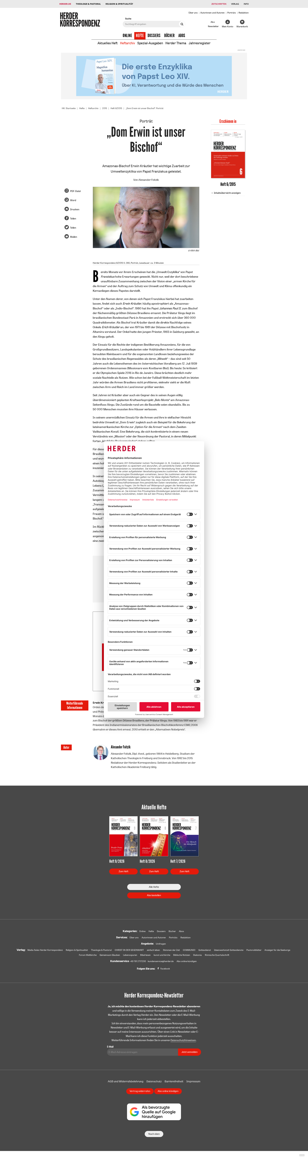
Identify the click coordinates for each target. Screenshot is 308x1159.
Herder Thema (175, 43)
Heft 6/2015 (116, 108)
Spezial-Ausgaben (150, 43)
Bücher (169, 35)
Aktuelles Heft (108, 43)
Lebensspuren (130, 955)
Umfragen (161, 943)
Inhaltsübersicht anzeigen (227, 193)
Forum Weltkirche (88, 955)
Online (127, 35)
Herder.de (65, 3)
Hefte (140, 35)
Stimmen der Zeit (171, 950)
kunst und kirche (162, 955)
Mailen (73, 237)
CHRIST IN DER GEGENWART (129, 950)
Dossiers (154, 35)
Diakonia (197, 955)
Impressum (193, 1081)
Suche (128, 18)
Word (73, 200)
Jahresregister (199, 43)
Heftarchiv (127, 43)
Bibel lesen (145, 955)
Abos (181, 35)
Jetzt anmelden (189, 1052)
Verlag (235, 3)
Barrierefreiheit (174, 1081)
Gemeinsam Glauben (110, 955)
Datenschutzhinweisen (183, 1040)
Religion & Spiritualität (119, 3)
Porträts (231, 12)
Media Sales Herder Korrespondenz (45, 950)
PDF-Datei (75, 191)
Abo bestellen (154, 895)
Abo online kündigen (187, 961)
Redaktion (244, 12)
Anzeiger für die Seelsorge (277, 950)
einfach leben (153, 950)
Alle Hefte (154, 887)
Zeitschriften (218, 3)
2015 (104, 108)
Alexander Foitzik (148, 180)
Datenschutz (154, 1081)
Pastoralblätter (253, 950)
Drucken (74, 209)
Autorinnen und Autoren (212, 12)
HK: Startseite (69, 108)
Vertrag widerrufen (140, 1091)
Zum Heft (123, 871)
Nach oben (154, 1134)
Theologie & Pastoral (88, 3)
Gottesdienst (204, 950)
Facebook (165, 968)
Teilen (73, 218)
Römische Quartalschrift (217, 955)
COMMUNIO (189, 950)
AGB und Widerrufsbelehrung (125, 1081)
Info (246, 3)
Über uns (193, 12)
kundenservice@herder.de (161, 961)
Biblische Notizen (181, 955)
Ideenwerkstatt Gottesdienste (228, 950)
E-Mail (110, 1046)
